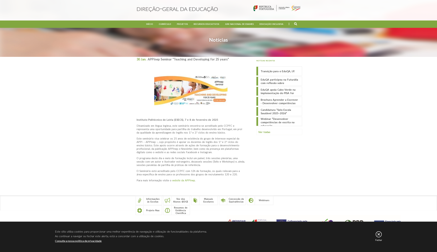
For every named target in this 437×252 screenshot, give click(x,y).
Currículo (165, 24)
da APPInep (183, 180)
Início (149, 24)
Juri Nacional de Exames (239, 24)
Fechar (378, 240)
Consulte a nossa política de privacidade (78, 240)
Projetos (182, 24)
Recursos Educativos (206, 24)
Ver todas (264, 132)
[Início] (177, 9)
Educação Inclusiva (271, 24)
